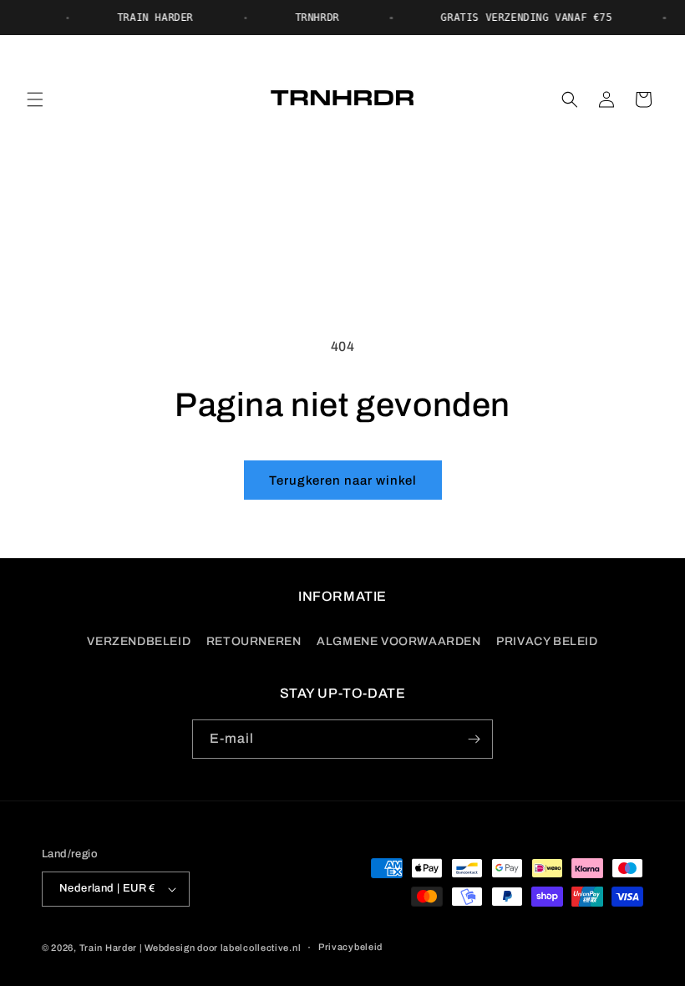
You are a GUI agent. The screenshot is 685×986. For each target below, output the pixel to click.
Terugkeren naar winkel (343, 480)
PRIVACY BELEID (546, 641)
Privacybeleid (350, 947)
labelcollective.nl (261, 948)
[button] (35, 99)
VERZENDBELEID (138, 641)
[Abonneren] (473, 739)
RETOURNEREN (254, 641)
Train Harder (108, 948)
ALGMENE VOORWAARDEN (398, 641)
